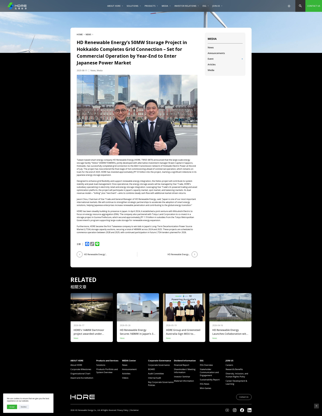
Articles (212, 64)
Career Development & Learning (236, 382)
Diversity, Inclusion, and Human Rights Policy (237, 375)
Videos (125, 377)
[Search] (300, 6)
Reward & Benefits (234, 369)
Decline (24, 407)
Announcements (216, 53)
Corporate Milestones (80, 369)
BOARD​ (151, 369)
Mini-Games (205, 388)
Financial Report (181, 365)
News (211, 47)
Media (211, 70)
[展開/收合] (242, 59)
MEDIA (165, 6)
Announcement (129, 369)
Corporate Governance (159, 365)
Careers (229, 365)
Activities (126, 373)
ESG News (204, 384)
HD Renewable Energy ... (179, 254)
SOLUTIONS (132, 6)
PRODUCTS (150, 6)
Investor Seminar (182, 376)
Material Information (184, 380)
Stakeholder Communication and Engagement (209, 372)
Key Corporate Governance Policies (161, 384)
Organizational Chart (80, 373)
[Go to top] (316, 406)
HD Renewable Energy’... (95, 254)
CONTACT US (313, 6)
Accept (12, 407)
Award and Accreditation (81, 377)
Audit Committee (156, 373)
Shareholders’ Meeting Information (184, 371)
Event (211, 58)
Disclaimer (134, 410)
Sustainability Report (210, 379)
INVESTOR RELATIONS (185, 6)
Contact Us (243, 397)
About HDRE (113, 6)
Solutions (100, 365)
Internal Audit (154, 377)
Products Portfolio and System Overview (107, 371)
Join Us (216, 6)
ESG (204, 6)
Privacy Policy (122, 410)
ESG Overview (206, 365)
